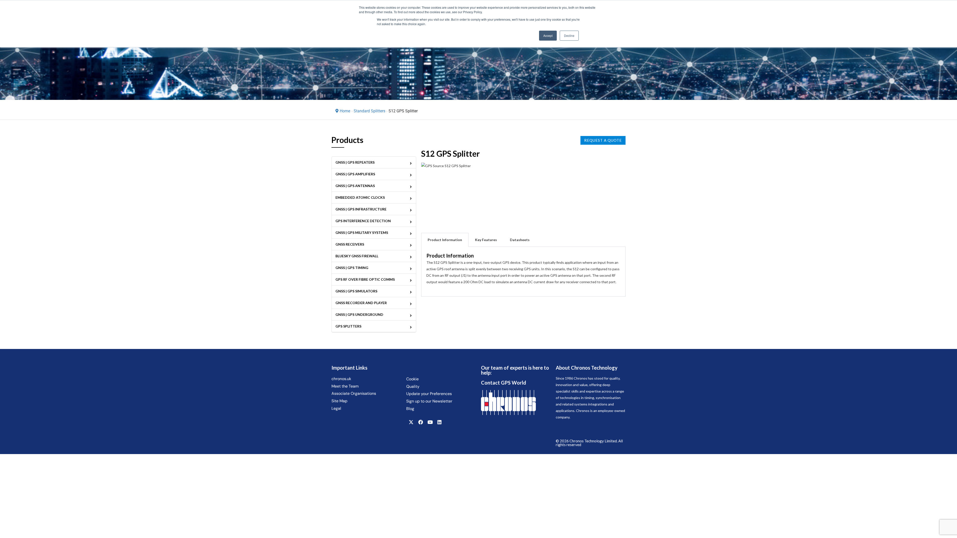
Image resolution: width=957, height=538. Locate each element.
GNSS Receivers (349, 244)
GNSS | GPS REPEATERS (355, 162)
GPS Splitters (348, 326)
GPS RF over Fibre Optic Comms (365, 279)
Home (345, 111)
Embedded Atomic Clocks (360, 197)
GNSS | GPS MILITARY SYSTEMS (361, 232)
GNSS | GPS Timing (351, 268)
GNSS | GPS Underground (359, 314)
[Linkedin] (439, 422)
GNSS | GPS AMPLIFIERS (355, 174)
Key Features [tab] (486, 240)
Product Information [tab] (445, 240)
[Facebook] (420, 422)
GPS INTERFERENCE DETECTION (363, 221)
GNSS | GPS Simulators (356, 291)
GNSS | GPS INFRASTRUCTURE (361, 209)
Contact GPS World (503, 383)
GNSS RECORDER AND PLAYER (361, 303)
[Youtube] (430, 422)
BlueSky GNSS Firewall (356, 256)
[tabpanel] (523, 272)
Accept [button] (548, 35)
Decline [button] (569, 35)
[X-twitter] (411, 422)
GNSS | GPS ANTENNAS (355, 186)
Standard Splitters (369, 111)
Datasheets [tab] (520, 240)
